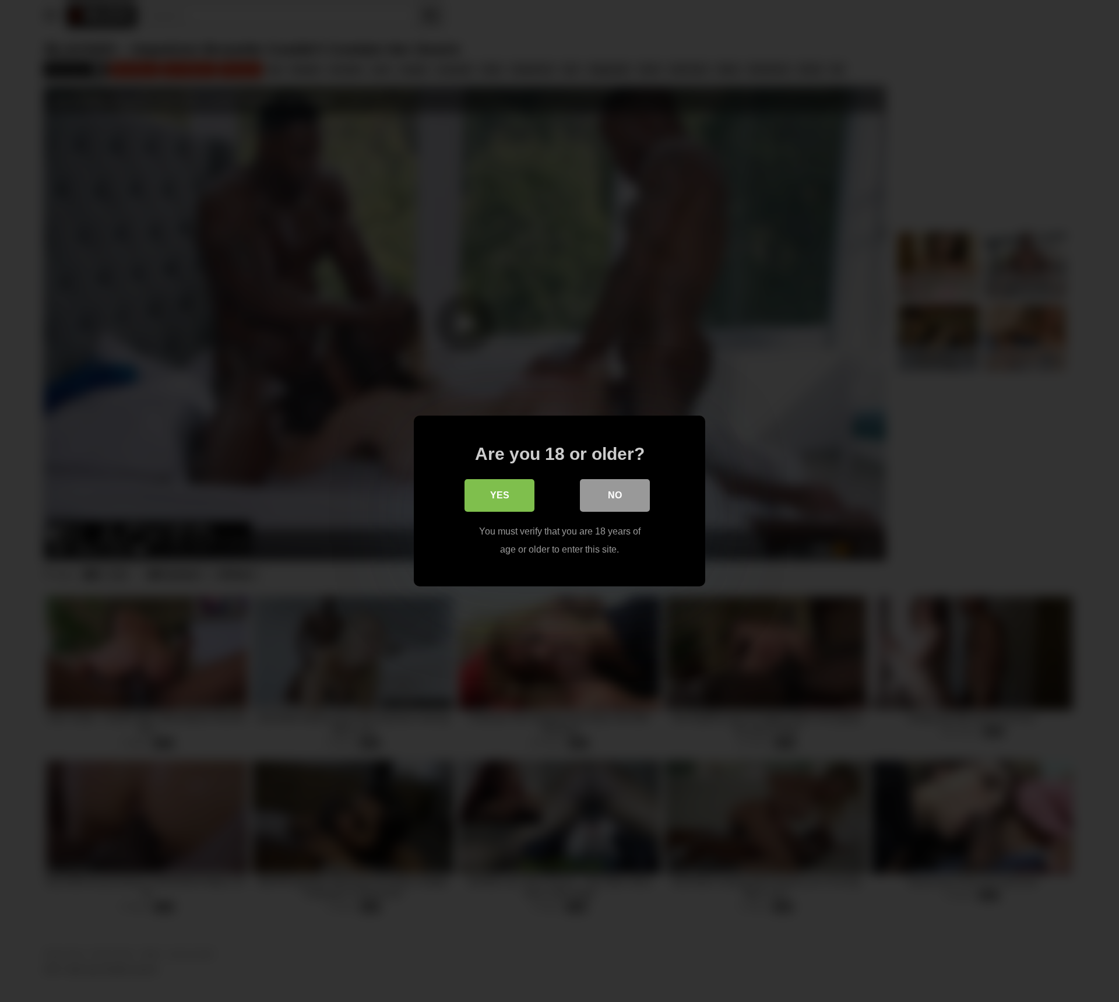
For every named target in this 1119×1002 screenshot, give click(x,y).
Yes (499, 495)
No (615, 495)
